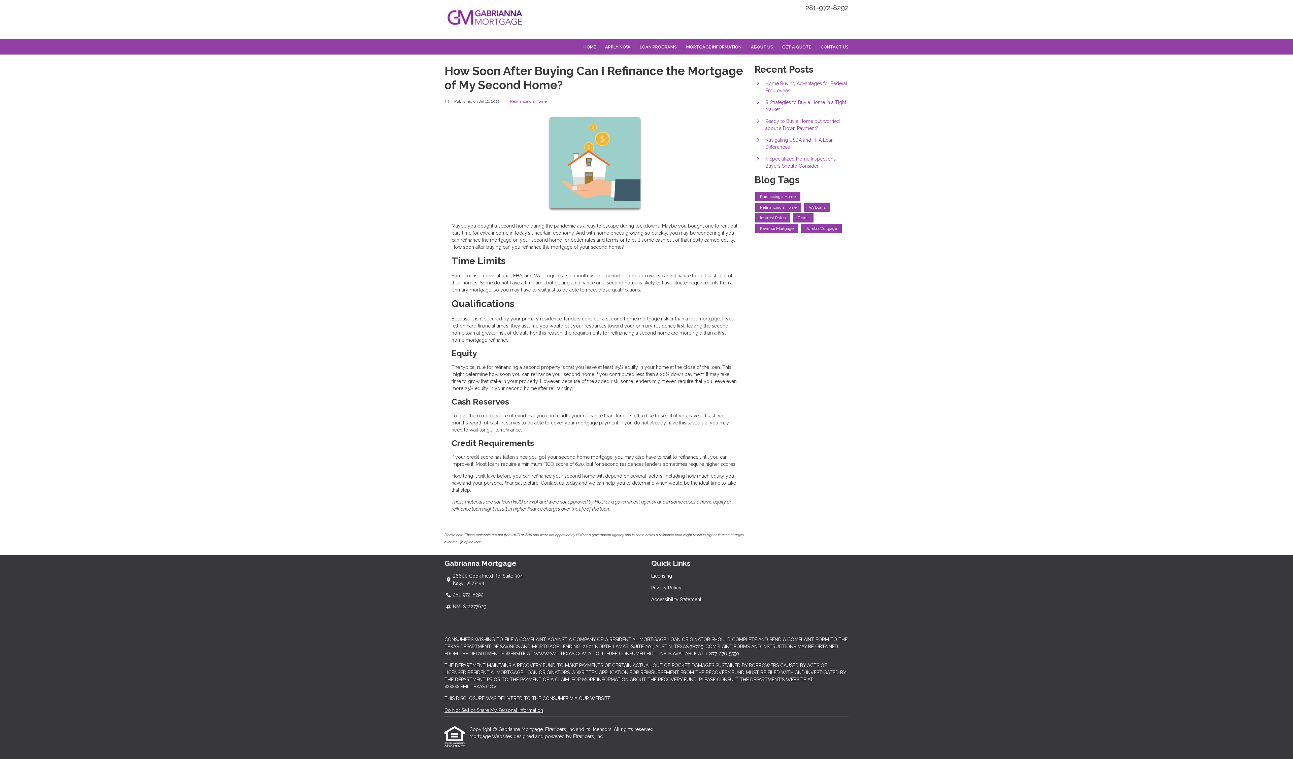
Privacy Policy (666, 587)
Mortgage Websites (491, 736)
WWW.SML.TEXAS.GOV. (470, 686)
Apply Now (617, 46)
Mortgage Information (713, 46)
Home (590, 46)
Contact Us (835, 46)
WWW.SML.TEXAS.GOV (560, 653)
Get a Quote (796, 46)
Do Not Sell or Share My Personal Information (493, 710)
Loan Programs (658, 46)
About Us (762, 46)
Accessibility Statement (676, 599)
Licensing (661, 576)
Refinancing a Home (528, 101)
